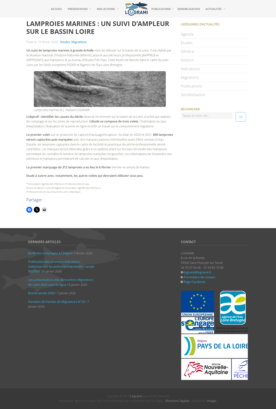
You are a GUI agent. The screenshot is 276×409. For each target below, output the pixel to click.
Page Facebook (194, 282)
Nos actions (106, 9)
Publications (161, 9)
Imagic (211, 401)
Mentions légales (177, 401)
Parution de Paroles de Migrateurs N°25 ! (57, 302)
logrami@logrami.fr (197, 272)
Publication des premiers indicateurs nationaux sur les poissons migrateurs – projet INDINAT (61, 266)
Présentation (77, 9)
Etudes (65, 42)
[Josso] (136, 8)
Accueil (56, 9)
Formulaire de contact (199, 277)
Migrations (79, 42)
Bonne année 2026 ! (42, 293)
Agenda (187, 34)
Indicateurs (190, 68)
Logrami (136, 396)
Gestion (187, 60)
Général (187, 51)
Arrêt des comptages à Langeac (50, 253)
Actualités (214, 9)
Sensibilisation (188, 9)
